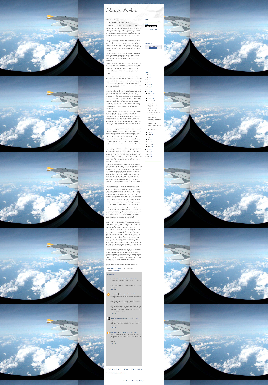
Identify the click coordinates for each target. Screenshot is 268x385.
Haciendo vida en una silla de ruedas (154, 126)
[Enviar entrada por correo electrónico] (124, 268)
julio (149, 132)
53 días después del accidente (152, 105)
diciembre (150, 93)
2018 (148, 75)
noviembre (151, 96)
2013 (148, 86)
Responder (113, 289)
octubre (150, 98)
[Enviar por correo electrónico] (127, 268)
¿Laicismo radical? (152, 129)
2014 (148, 84)
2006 (148, 159)
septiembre (151, 100)
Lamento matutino (152, 115)
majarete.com (114, 278)
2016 (148, 79)
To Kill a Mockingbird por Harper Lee (154, 120)
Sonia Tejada (113, 294)
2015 (148, 82)
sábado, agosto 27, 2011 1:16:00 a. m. (127, 278)
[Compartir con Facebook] (131, 268)
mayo (149, 137)
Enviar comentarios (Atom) (119, 373)
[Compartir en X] (130, 268)
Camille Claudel (152, 123)
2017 (148, 77)
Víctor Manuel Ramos (116, 318)
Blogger (142, 381)
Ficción (113, 270)
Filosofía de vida (152, 117)
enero (149, 146)
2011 (148, 91)
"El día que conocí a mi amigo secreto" (153, 109)
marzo (149, 142)
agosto (150, 103)
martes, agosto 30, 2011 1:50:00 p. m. (128, 332)
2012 (148, 89)
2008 (148, 154)
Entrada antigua (136, 369)
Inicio (126, 369)
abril (149, 139)
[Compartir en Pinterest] (132, 268)
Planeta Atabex (121, 10)
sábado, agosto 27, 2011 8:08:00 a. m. (128, 294)
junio (149, 134)
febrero (150, 144)
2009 (148, 152)
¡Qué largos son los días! (154, 112)
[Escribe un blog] (128, 268)
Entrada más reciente (113, 369)
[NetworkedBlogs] (153, 46)
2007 (148, 156)
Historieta (117, 270)
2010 (148, 149)
